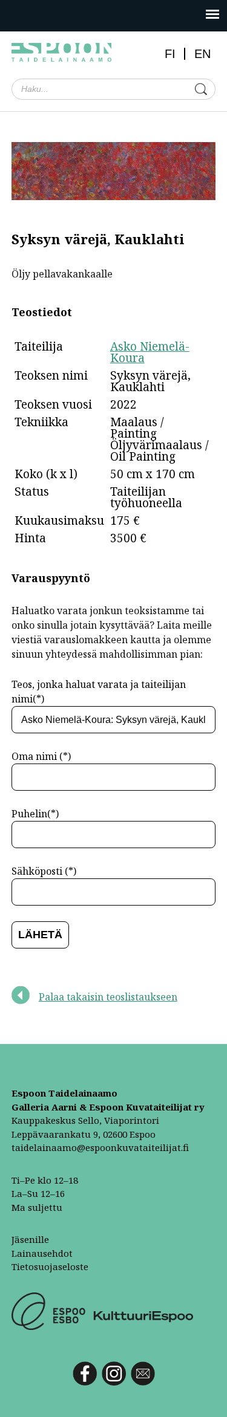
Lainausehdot (42, 1253)
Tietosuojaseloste (50, 1266)
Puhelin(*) (35, 813)
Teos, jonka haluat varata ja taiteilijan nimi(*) (99, 691)
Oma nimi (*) (41, 756)
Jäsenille (30, 1239)
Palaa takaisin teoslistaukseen (108, 997)
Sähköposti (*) (44, 871)
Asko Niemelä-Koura (149, 352)
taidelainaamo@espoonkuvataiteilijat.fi (100, 1147)
